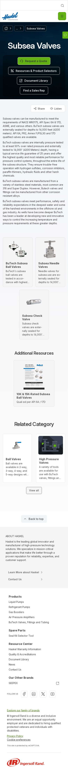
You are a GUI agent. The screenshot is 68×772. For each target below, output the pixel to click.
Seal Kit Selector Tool (21, 635)
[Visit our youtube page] (52, 694)
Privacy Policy (15, 735)
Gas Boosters (16, 612)
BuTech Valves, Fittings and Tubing (29, 622)
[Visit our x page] (43, 694)
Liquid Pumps (16, 601)
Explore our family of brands (23, 710)
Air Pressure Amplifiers (22, 617)
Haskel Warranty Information (25, 649)
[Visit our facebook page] (24, 694)
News (12, 664)
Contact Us (15, 669)
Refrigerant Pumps (19, 606)
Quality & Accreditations (22, 654)
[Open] (62, 16)
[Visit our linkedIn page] (33, 694)
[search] (62, 6)
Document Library (19, 659)
